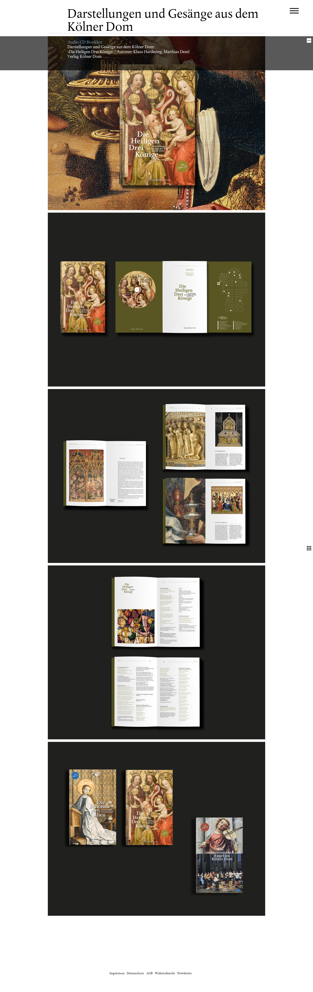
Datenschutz (135, 973)
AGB (149, 973)
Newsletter (184, 973)
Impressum (117, 973)
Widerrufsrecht (165, 973)
